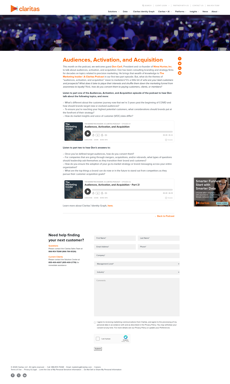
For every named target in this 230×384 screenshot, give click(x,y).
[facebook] (179, 58)
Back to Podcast (165, 216)
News (205, 11)
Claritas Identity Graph (144, 11)
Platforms (179, 11)
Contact (197, 6)
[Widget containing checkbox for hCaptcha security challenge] (112, 338)
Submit (98, 349)
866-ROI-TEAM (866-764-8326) (62, 251)
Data (125, 11)
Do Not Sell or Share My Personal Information (102, 370)
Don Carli (117, 66)
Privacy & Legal (30, 370)
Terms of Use (16, 370)
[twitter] (179, 63)
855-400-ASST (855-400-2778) (62, 262)
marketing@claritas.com (81, 367)
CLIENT (161, 6)
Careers (97, 367)
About (214, 11)
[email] (179, 73)
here (110, 205)
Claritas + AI (164, 11)
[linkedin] (179, 68)
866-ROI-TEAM (213, 6)
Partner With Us (181, 6)
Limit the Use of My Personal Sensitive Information (60, 370)
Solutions (112, 11)
